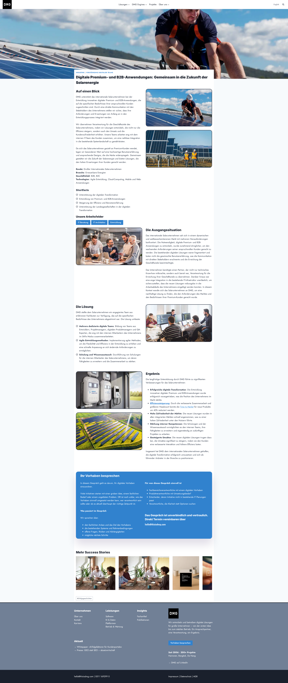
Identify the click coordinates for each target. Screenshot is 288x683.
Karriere (78, 623)
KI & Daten (111, 619)
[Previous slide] (79, 573)
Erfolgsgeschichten (84, 598)
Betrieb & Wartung (114, 626)
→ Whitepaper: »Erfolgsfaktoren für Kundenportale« (98, 646)
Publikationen (143, 619)
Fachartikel (142, 616)
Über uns (78, 616)
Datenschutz (185, 676)
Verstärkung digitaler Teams (99, 72)
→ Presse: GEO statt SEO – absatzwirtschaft (94, 650)
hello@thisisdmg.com (83, 676)
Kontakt (77, 619)
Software (109, 616)
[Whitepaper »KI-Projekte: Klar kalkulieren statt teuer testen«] (186, 573)
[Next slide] (208, 573)
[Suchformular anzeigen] (283, 4)
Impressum (173, 676)
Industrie (80, 72)
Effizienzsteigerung (160, 403)
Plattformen (111, 623)
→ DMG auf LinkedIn (178, 662)
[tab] (139, 591)
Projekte (152, 4)
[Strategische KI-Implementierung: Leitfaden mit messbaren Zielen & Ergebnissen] (90, 573)
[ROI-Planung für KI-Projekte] (144, 573)
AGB (195, 676)
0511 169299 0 (102, 676)
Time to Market (187, 406)
